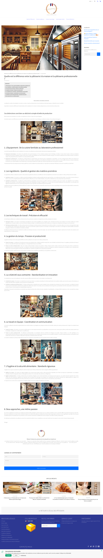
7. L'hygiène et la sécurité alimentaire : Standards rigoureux (15, 94)
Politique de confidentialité (65, 553)
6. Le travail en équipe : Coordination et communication (15, 93)
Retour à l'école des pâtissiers (52, 511)
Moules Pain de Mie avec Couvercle (91, 41)
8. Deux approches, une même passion (12, 96)
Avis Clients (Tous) (4, 527)
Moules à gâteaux (40, 19)
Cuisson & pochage (50, 19)
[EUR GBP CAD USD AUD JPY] (90, 1)
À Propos (3, 521)
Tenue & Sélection (70, 19)
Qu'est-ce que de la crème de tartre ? (92, 43)
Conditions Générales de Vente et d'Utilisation (10, 541)
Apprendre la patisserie (6, 531)
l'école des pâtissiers (5, 529)
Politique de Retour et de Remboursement (9, 539)
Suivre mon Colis (4, 525)
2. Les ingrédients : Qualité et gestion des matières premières (16, 87)
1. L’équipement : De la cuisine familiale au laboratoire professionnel (17, 85)
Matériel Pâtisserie (31, 19)
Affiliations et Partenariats (6, 535)
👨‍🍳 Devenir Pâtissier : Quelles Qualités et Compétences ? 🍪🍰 (91, 34)
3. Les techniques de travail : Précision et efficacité (14, 88)
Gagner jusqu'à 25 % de (95, 521)
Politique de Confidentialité (6, 537)
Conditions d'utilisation (6, 533)
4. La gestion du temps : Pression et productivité (14, 90)
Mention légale (4, 523)
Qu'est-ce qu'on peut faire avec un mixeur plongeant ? (91, 30)
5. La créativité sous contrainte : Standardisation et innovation (16, 91)
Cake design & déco (60, 19)
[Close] (101, 550)
